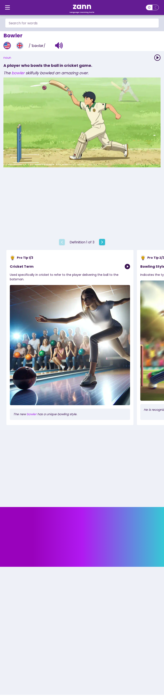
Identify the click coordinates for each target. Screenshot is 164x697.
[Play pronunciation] (157, 57)
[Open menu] (7, 7)
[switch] (152, 7)
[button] (59, 45)
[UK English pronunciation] (19, 45)
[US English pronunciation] (7, 45)
